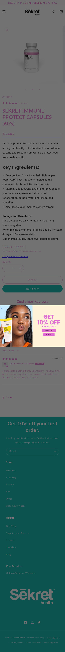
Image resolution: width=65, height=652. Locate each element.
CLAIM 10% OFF (49, 330)
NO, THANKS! (48, 334)
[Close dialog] (2, 307)
